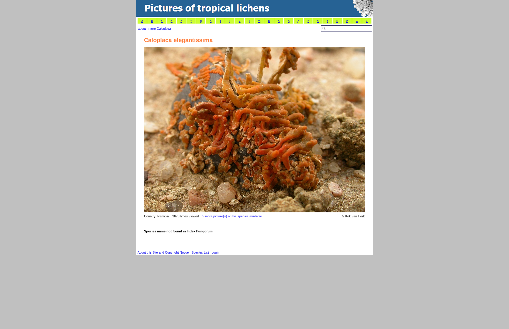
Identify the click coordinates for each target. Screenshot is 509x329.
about (142, 28)
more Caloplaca (159, 28)
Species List (200, 252)
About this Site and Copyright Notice (163, 252)
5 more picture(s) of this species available (232, 216)
